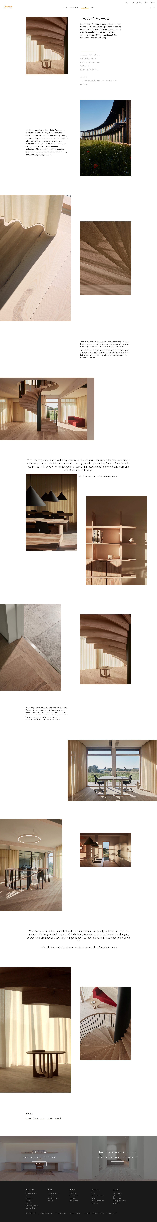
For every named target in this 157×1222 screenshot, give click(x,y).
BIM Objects (73, 1193)
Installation (51, 1196)
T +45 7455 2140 (60, 1213)
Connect (116, 1189)
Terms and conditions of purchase (93, 1213)
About (127, 2)
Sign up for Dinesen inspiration (119, 1202)
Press (93, 1193)
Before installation (54, 1193)
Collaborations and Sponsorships (32, 1207)
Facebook (57, 1118)
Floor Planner (74, 7)
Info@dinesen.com (46, 1213)
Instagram (119, 1198)
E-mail (42, 1118)
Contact (138, 2)
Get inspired (39, 1152)
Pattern (50, 1201)
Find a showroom (31, 1193)
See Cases (39, 1164)
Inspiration (84, 7)
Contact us (29, 1198)
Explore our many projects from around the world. (39, 1157)
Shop (92, 7)
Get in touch (30, 1189)
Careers (28, 1201)
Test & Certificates (97, 1201)
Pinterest (119, 1196)
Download (72, 1189)
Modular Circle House (95, 18)
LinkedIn (50, 1118)
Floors (65, 7)
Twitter (36, 1118)
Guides (50, 1189)
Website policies (75, 1213)
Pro (133, 2)
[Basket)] (153, 7)
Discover (118, 1164)
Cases (28, 1196)
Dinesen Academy (97, 1196)
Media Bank (73, 1201)
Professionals (95, 1189)
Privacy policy (112, 1213)
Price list (72, 1198)
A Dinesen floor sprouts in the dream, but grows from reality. (118, 1157)
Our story (29, 1203)
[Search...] (150, 7)
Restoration (95, 1203)
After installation (53, 1198)
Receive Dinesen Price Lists (117, 1152)
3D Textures (73, 1196)
